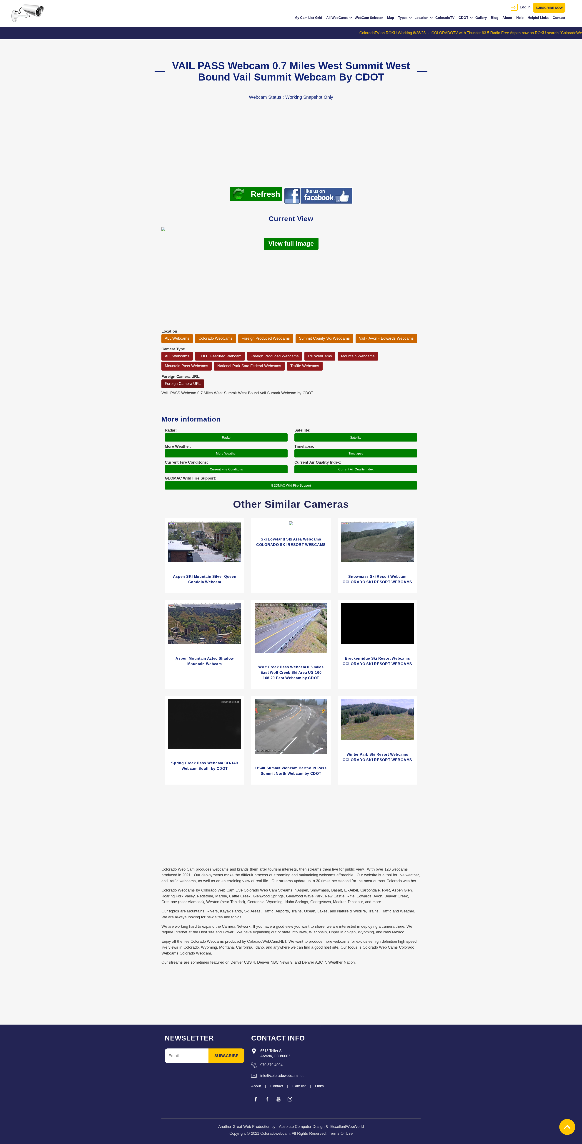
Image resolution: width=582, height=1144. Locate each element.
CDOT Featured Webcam (219, 356)
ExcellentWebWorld (347, 1126)
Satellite (355, 437)
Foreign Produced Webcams (266, 338)
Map (390, 18)
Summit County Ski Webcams (324, 338)
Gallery (481, 18)
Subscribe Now (549, 8)
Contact (559, 18)
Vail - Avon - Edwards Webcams (386, 338)
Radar (226, 437)
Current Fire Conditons (226, 469)
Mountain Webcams (358, 356)
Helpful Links (538, 18)
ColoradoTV (444, 18)
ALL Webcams (177, 338)
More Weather (226, 453)
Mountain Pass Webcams (186, 366)
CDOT (463, 18)
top (567, 1127)
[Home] (29, 13)
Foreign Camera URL (183, 383)
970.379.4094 (271, 1065)
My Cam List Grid (308, 18)
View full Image (291, 243)
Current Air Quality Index (356, 469)
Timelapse (356, 453)
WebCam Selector (369, 18)
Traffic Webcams (304, 366)
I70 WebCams (320, 356)
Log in (525, 7)
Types (402, 18)
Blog (494, 18)
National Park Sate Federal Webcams (249, 366)
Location (421, 18)
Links (319, 1086)
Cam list (299, 1086)
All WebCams (337, 18)
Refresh (265, 193)
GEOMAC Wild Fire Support (291, 485)
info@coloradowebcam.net (282, 1076)
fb (255, 1099)
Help (520, 18)
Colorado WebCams (215, 338)
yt (278, 1099)
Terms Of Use (341, 1133)
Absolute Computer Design (301, 1126)
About (507, 18)
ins (289, 1099)
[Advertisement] (291, 150)
